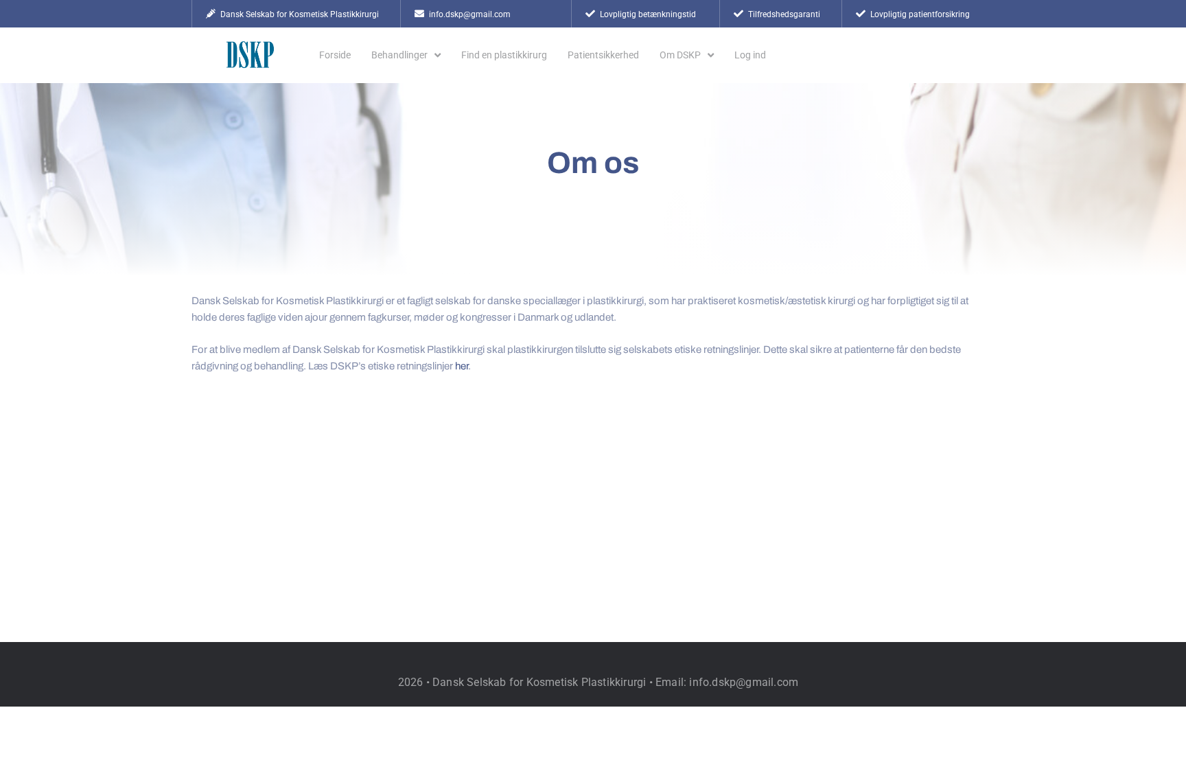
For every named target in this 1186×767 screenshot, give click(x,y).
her (461, 365)
